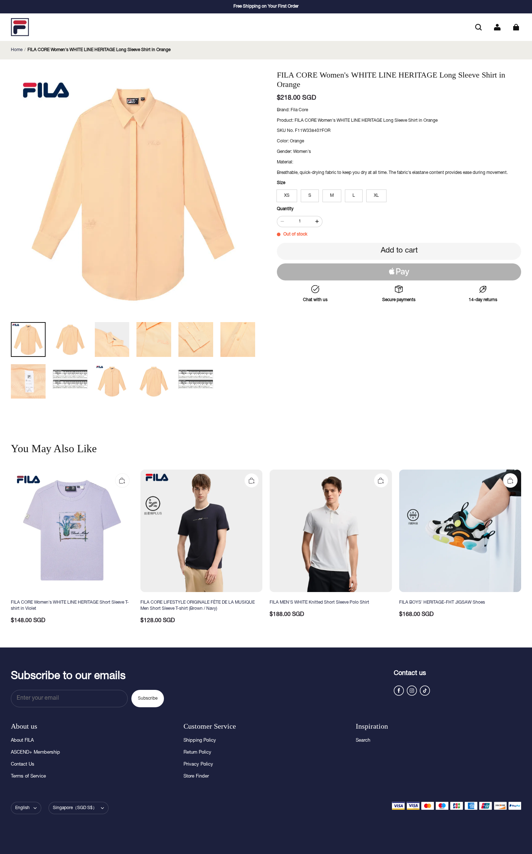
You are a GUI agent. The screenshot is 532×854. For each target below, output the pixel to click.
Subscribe (147, 698)
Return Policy (197, 752)
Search (363, 740)
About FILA (22, 740)
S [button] (309, 195)
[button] (478, 27)
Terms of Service (28, 776)
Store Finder (196, 776)
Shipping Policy (199, 740)
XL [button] (376, 195)
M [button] (332, 195)
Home (16, 50)
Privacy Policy (198, 764)
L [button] (353, 195)
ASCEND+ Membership (35, 752)
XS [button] (287, 195)
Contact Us (22, 764)
